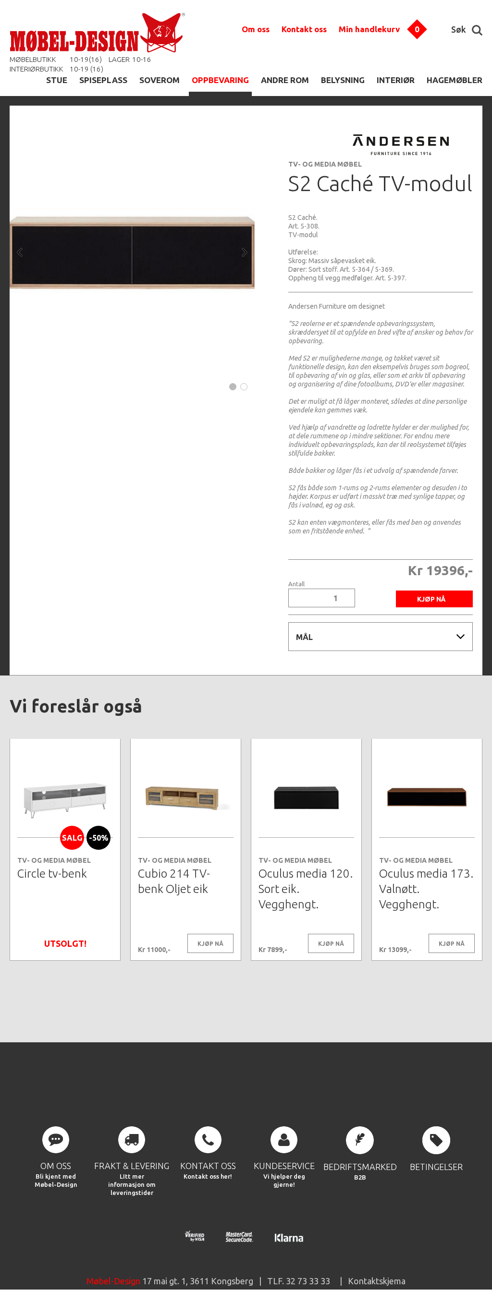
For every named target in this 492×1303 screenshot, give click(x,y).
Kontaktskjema (377, 1281)
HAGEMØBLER (454, 79)
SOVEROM (159, 79)
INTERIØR (396, 79)
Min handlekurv (369, 29)
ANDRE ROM (285, 79)
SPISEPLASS (103, 79)
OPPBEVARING (220, 79)
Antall (296, 584)
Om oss (256, 29)
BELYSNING (343, 79)
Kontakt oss (304, 29)
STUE (56, 79)
